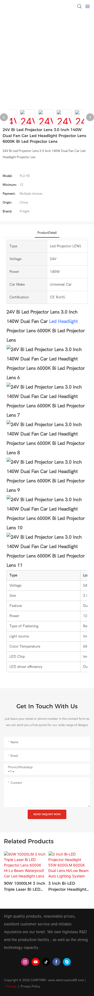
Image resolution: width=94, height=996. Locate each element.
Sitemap (10, 986)
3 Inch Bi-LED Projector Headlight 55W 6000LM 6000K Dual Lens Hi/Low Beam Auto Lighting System (68, 886)
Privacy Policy (30, 986)
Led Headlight (63, 321)
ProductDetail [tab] (47, 233)
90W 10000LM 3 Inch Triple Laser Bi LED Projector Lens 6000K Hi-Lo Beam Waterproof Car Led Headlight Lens (24, 886)
